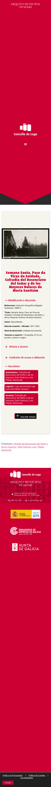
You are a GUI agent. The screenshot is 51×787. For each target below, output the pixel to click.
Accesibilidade (26, 778)
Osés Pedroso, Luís (27, 446)
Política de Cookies (37, 775)
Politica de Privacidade (13, 775)
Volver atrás (28, 417)
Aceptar (8, 783)
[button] (25, 144)
